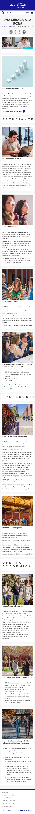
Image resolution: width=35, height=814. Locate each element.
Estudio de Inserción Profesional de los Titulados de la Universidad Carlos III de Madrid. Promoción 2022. (17, 387)
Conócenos (11, 26)
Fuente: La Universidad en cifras (14, 188)
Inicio (3, 26)
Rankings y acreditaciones (13, 111)
